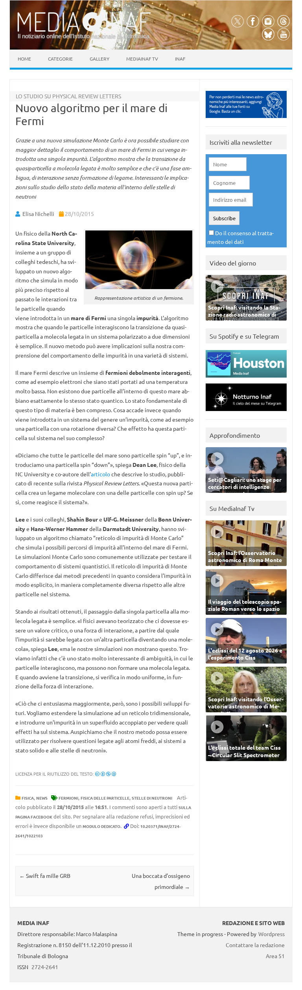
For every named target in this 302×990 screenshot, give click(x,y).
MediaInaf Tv (142, 58)
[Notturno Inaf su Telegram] (246, 412)
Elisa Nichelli (38, 213)
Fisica (28, 798)
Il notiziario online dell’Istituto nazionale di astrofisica (83, 36)
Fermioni (68, 798)
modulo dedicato (101, 826)
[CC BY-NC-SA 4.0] (105, 774)
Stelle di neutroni (152, 798)
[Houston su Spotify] (246, 379)
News (42, 798)
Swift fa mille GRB (44, 875)
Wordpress (271, 933)
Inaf (180, 58)
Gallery (99, 58)
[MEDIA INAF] (84, 30)
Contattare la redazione (255, 944)
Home (24, 58)
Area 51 (275, 955)
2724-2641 (44, 966)
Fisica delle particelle (105, 798)
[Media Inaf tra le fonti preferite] (246, 119)
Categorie (60, 58)
